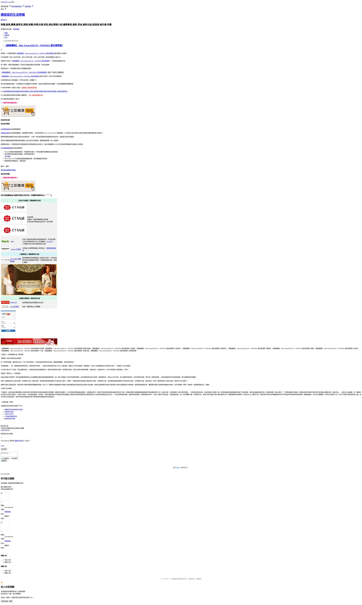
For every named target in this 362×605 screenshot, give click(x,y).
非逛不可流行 (9, 414)
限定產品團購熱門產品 (8, 170)
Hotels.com (13, 302)
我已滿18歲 (5, 601)
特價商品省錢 (5, 133)
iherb (12, 241)
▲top (2, 445)
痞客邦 (17, 441)
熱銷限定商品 (9, 412)
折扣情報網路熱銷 (7, 148)
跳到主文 (4, 20)
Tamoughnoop (5, 430)
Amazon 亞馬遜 (16, 249)
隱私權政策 (192, 579)
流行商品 (8, 156)
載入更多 (4, 449)
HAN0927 (50, 241)
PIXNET (167, 579)
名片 (6, 37)
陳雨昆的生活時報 (13, 14)
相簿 (6, 33)
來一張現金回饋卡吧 (36, 95)
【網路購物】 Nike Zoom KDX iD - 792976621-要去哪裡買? (34, 45)
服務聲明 (198, 579)
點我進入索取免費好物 (29, 87)
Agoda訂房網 (14, 306)
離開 (11, 601)
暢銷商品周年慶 (10, 418)
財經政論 (16, 29)
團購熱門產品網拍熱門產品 (14, 409)
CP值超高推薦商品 (11, 416)
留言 (21, 441)
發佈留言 (4, 460)
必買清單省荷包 (6, 129)
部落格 (7, 35)
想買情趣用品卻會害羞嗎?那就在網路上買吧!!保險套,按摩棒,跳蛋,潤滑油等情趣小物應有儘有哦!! (36, 91)
